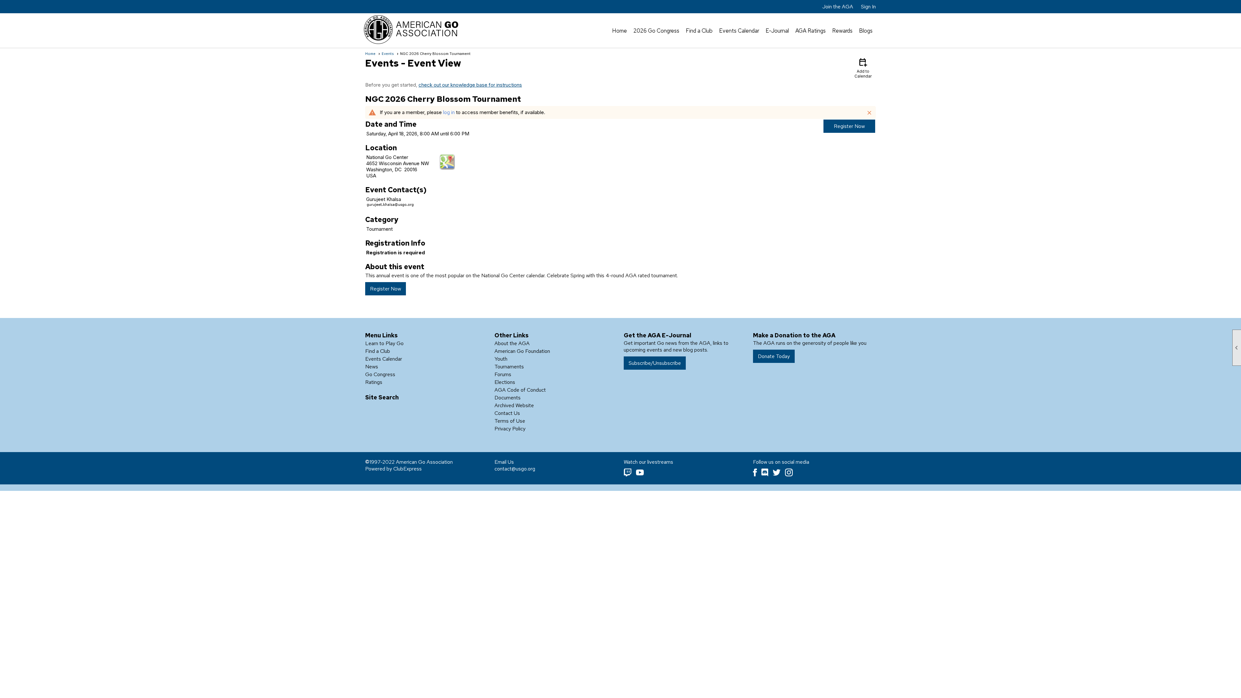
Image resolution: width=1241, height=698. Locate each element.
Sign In (868, 6)
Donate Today (774, 356)
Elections (504, 382)
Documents (507, 397)
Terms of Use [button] (509, 421)
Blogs (866, 30)
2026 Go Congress (656, 30)
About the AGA (512, 343)
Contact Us (507, 413)
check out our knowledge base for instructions (470, 85)
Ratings (373, 382)
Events (388, 53)
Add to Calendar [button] (863, 68)
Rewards (842, 30)
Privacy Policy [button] (509, 428)
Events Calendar (739, 30)
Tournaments (509, 366)
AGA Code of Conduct (520, 389)
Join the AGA (837, 6)
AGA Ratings (810, 30)
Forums (502, 374)
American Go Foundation (522, 351)
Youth (500, 358)
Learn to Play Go (384, 343)
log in (449, 112)
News (371, 366)
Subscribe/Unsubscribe (655, 363)
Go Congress (380, 374)
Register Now (849, 126)
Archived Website (514, 405)
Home (619, 30)
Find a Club (699, 30)
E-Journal (777, 30)
